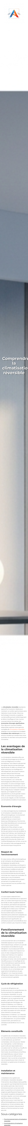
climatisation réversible (17, 729)
